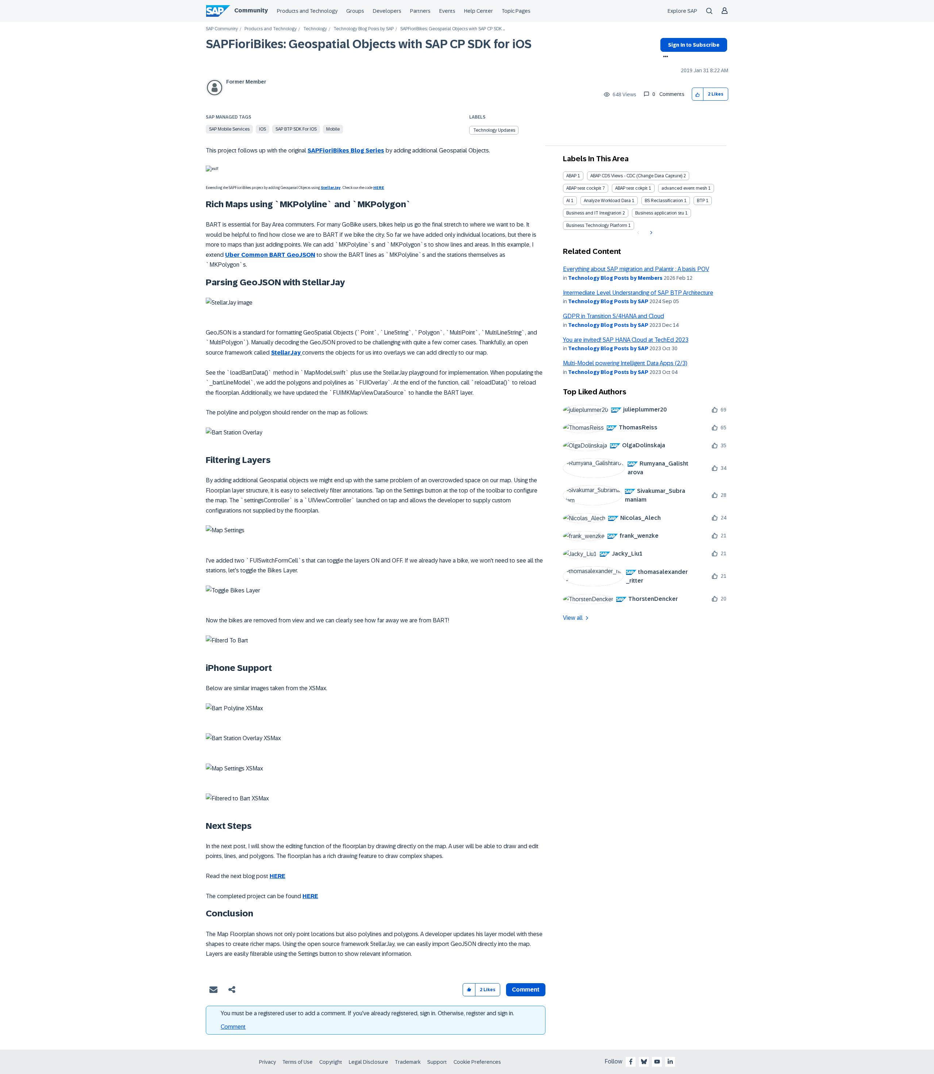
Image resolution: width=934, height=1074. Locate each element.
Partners (420, 11)
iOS (262, 129)
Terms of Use (297, 1062)
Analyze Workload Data (607, 200)
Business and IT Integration (593, 213)
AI (568, 200)
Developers (387, 11)
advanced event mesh (684, 188)
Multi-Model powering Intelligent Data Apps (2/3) (625, 363)
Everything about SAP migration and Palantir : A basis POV (636, 269)
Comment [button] (526, 989)
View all (573, 618)
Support (437, 1062)
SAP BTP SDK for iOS (296, 129)
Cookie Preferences (477, 1062)
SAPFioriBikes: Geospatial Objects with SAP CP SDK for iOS (369, 44)
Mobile (333, 129)
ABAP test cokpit (631, 188)
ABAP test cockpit (583, 188)
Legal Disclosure (368, 1062)
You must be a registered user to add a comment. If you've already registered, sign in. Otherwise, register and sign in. (367, 1013)
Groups (355, 11)
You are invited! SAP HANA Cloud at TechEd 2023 (625, 340)
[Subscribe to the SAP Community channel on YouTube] (657, 1062)
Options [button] (664, 57)
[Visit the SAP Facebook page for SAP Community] (631, 1062)
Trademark (408, 1062)
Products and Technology (307, 11)
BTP (701, 200)
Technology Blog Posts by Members (615, 278)
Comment (233, 1027)
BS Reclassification (664, 200)
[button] (697, 94)
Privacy (267, 1062)
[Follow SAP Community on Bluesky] (644, 1062)
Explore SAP (682, 11)
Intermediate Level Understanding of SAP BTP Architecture (638, 293)
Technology (315, 29)
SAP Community (222, 29)
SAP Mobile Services (229, 129)
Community (251, 10)
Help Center (478, 11)
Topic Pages (516, 11)
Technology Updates (494, 130)
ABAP (571, 175)
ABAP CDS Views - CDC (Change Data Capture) (636, 175)
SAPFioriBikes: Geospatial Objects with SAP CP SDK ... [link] (452, 29)
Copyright (330, 1062)
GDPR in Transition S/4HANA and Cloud (613, 316)
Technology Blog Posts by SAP (363, 29)
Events (447, 11)
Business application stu (659, 213)
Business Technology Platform (596, 225)
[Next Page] (650, 233)
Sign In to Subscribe (693, 45)
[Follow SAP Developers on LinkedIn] (670, 1062)
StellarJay (330, 188)
